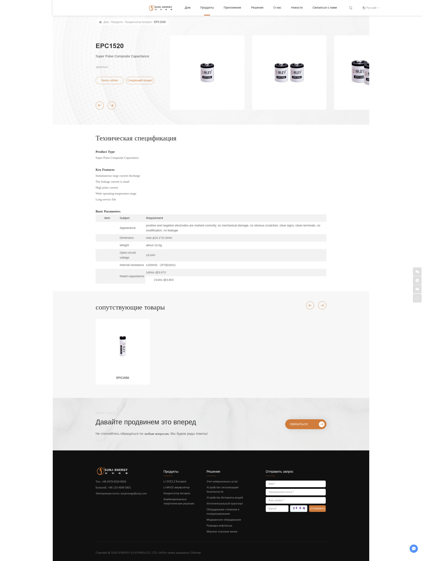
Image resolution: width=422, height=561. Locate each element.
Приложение (232, 7)
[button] (100, 105)
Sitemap (196, 552)
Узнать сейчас (109, 80)
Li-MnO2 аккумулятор (177, 487)
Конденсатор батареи (138, 22)
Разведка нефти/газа (219, 525)
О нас (277, 7)
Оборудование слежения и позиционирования (223, 511)
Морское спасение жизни (222, 531)
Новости (297, 7)
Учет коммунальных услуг (222, 481)
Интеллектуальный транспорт (225, 503)
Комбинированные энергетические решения (179, 501)
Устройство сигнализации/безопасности (223, 489)
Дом (187, 7)
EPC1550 (122, 377)
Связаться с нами (325, 7)
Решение (257, 7)
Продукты (207, 7)
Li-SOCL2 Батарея (175, 481)
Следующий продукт (139, 80)
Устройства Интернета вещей (225, 497)
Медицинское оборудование (224, 519)
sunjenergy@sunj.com (134, 493)
